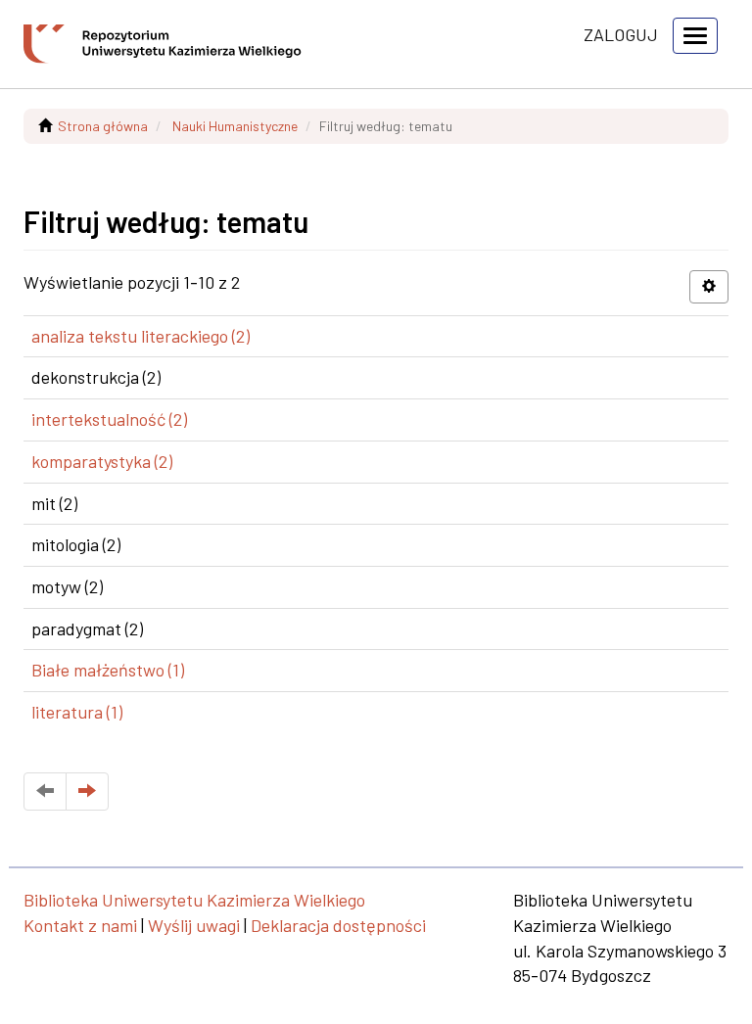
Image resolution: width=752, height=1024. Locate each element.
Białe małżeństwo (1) (107, 669)
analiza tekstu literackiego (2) (140, 336)
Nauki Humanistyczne (235, 125)
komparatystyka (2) (101, 461)
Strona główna (103, 125)
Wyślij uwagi (194, 925)
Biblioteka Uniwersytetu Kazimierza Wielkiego (194, 899)
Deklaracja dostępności (338, 925)
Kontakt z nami (80, 925)
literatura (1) (76, 711)
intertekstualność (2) (109, 419)
